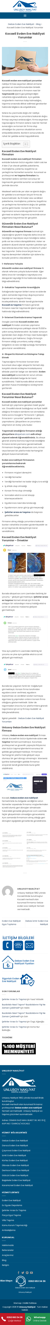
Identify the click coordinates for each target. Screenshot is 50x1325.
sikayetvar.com (22, 434)
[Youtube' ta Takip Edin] (31, 1273)
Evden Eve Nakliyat (11, 1200)
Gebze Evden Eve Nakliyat (21, 24)
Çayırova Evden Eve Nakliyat (16, 1150)
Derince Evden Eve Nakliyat (15, 1170)
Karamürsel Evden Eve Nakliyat (17, 1185)
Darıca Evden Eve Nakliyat (15, 1145)
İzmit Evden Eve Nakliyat (14, 1155)
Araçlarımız (7, 1255)
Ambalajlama (8, 1230)
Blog (38, 24)
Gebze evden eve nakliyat (28, 1107)
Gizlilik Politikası (30, 1303)
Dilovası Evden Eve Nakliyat (15, 1165)
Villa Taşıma (8, 1220)
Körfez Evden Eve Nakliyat (15, 1160)
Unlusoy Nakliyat (25, 1292)
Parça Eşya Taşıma (11, 1215)
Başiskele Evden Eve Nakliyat (16, 1180)
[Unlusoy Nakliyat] (25, 6)
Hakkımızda (8, 1245)
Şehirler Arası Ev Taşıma (14, 999)
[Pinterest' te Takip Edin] (27, 1273)
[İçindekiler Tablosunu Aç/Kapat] (24, 144)
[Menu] (25, 15)
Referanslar (8, 1250)
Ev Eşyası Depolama (12, 1205)
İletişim (5, 1265)
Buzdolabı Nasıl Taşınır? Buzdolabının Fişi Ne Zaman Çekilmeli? (23, 1006)
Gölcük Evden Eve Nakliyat (15, 1175)
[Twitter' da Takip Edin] (22, 1273)
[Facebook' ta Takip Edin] (18, 1273)
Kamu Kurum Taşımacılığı (14, 1225)
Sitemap (18, 1303)
